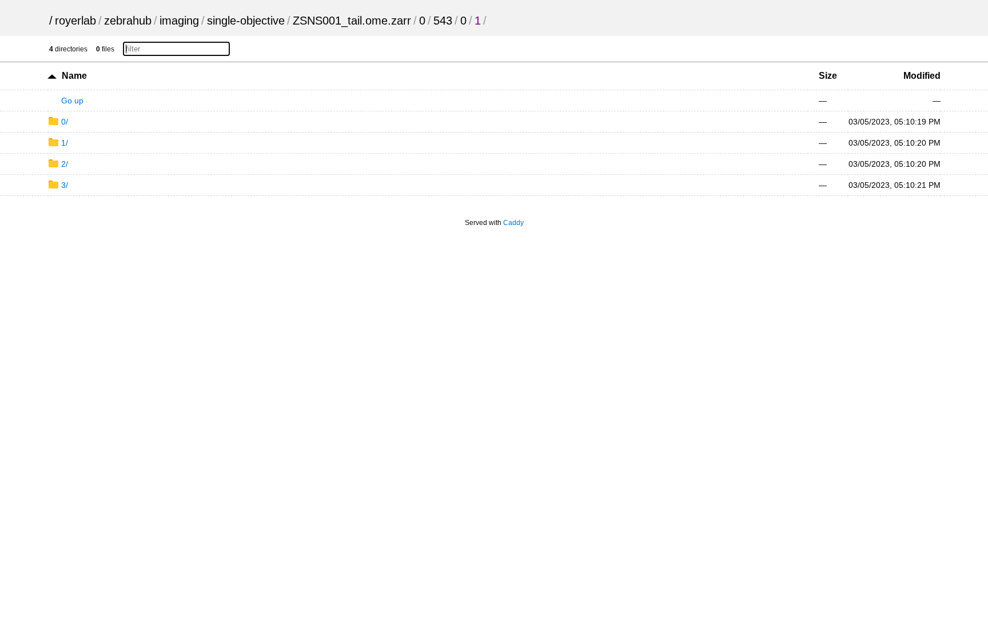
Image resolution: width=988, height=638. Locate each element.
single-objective (246, 20)
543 (442, 20)
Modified (922, 76)
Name (74, 76)
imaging (179, 20)
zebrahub (128, 20)
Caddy (513, 223)
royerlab (75, 20)
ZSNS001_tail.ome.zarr (352, 20)
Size (828, 76)
